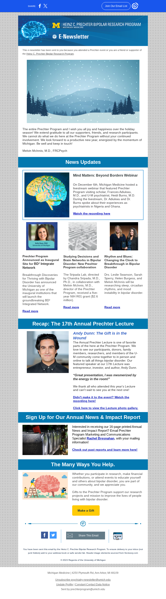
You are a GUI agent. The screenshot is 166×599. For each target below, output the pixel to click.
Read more (30, 311)
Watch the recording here (91, 213)
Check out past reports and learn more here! (104, 449)
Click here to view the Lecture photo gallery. (105, 408)
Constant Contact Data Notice (92, 584)
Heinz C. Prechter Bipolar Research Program (50, 53)
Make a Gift (86, 510)
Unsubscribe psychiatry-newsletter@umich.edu (83, 579)
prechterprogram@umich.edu (87, 589)
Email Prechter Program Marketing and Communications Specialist (101, 434)
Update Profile (64, 584)
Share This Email (88, 535)
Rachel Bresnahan (100, 438)
